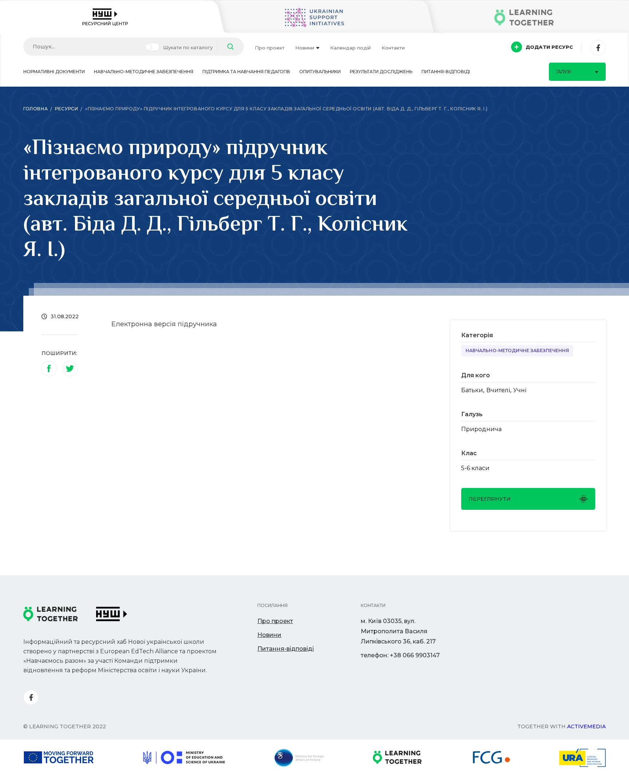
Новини (304, 48)
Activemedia (586, 726)
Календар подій (350, 48)
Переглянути (489, 499)
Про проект (270, 48)
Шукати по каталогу (188, 47)
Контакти (393, 48)
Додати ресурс (549, 47)
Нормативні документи (54, 71)
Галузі (563, 71)
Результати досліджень (381, 71)
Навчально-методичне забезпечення (143, 71)
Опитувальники (320, 71)
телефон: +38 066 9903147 (400, 655)
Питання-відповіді (446, 71)
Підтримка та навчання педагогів (246, 71)
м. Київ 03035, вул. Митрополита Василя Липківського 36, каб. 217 (398, 631)
